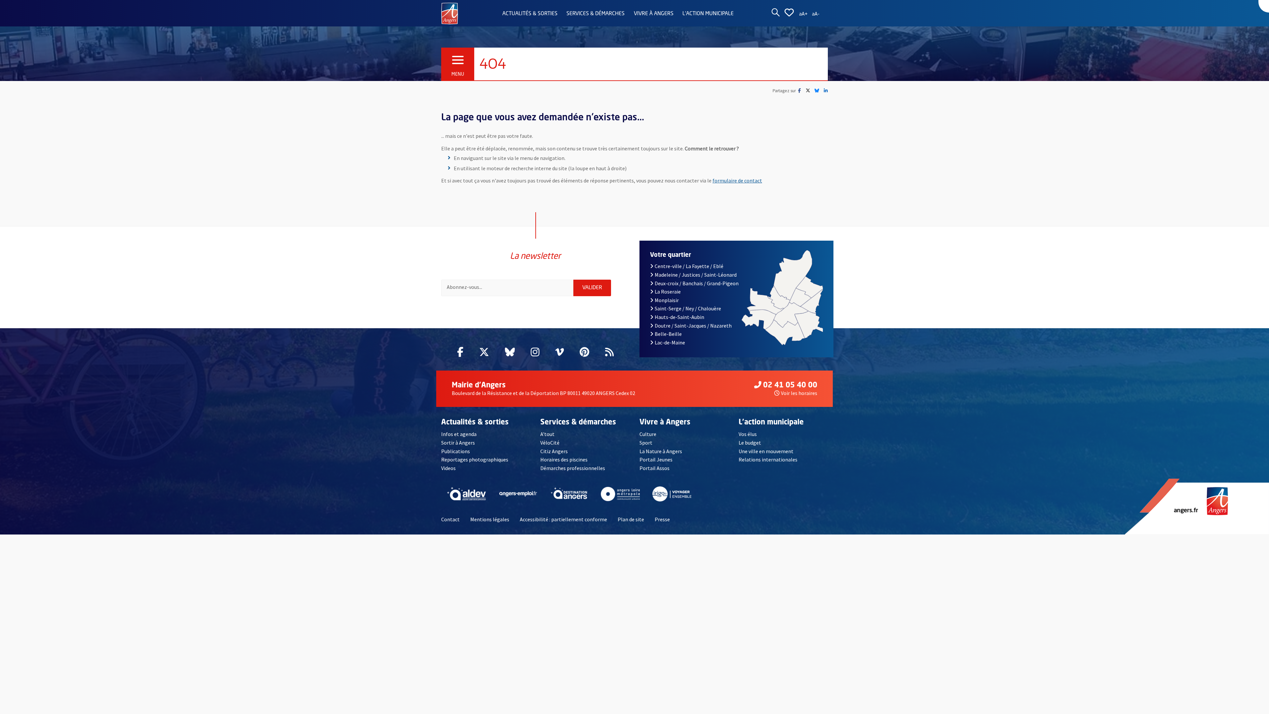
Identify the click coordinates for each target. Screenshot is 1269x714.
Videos (448, 468)
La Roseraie (668, 291)
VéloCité (549, 442)
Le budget (750, 442)
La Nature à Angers (660, 451)
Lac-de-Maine (670, 342)
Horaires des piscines (564, 459)
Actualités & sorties (530, 14)
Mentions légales (489, 519)
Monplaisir (667, 300)
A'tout (547, 434)
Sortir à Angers (458, 442)
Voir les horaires (799, 393)
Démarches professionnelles (572, 468)
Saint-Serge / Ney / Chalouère (688, 308)
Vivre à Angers (653, 14)
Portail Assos (654, 468)
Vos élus (748, 434)
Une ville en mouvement (766, 451)
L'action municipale (708, 14)
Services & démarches (595, 14)
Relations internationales (768, 459)
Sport (645, 442)
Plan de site (631, 519)
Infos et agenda (459, 434)
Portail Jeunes (656, 459)
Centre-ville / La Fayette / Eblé (689, 266)
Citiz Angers (554, 451)
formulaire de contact (737, 180)
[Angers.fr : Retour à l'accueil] (449, 13)
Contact (450, 519)
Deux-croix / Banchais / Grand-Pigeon (697, 283)
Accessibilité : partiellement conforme (563, 519)
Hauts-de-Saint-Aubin (679, 317)
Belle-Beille (668, 334)
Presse (662, 519)
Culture (647, 434)
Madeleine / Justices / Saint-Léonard (696, 274)
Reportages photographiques (474, 459)
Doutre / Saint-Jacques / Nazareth (693, 325)
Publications (455, 451)
